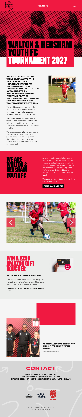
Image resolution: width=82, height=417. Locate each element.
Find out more (53, 186)
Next (71, 222)
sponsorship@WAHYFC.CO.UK (51, 379)
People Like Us (45, 409)
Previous (10, 222)
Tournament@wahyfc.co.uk (41, 377)
